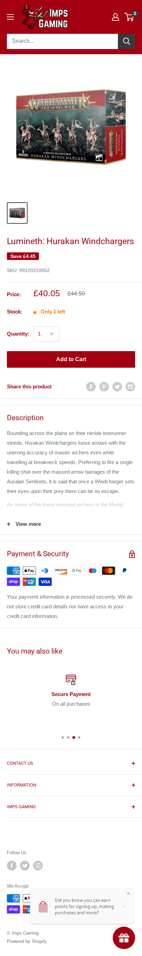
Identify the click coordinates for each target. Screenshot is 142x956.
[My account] (115, 17)
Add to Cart (71, 359)
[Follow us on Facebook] (12, 865)
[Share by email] (130, 387)
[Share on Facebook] (91, 387)
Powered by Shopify (27, 941)
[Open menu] (10, 17)
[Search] (126, 41)
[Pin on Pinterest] (104, 387)
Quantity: (18, 334)
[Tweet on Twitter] (117, 387)
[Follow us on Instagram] (38, 865)
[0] (129, 17)
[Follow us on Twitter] (25, 865)
